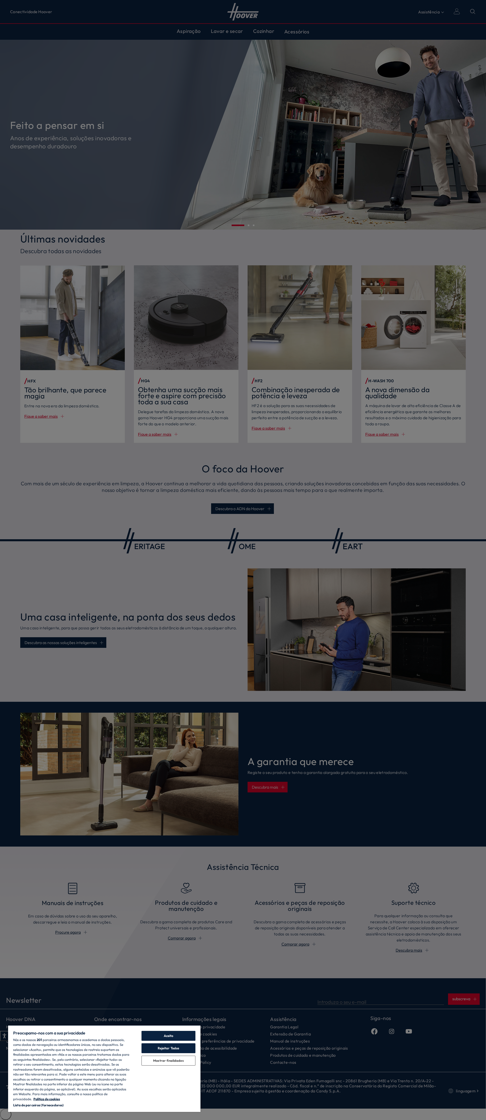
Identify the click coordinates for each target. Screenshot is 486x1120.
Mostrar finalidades (168, 1060)
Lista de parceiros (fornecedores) (38, 1105)
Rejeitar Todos (168, 1048)
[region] (104, 1068)
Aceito (168, 1036)
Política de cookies (46, 1099)
